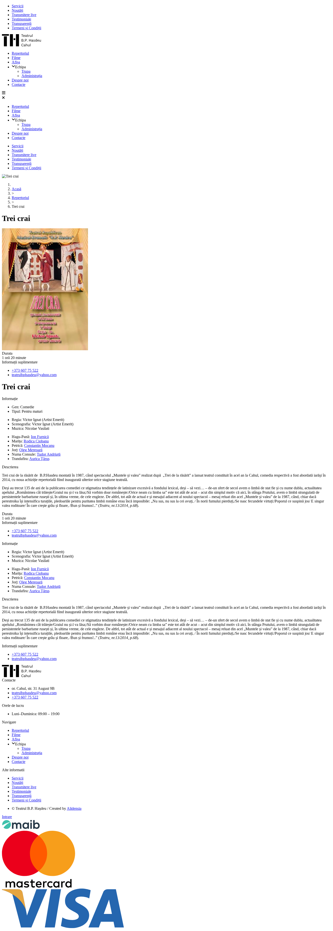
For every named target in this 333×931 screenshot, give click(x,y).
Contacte (18, 84)
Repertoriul (20, 53)
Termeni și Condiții (26, 28)
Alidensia (74, 808)
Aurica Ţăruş (39, 459)
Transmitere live (24, 15)
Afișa (16, 62)
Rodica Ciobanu (36, 441)
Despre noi (20, 80)
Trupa (25, 71)
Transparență (21, 23)
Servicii (17, 6)
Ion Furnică (40, 437)
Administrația (31, 76)
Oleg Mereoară (30, 450)
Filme (16, 58)
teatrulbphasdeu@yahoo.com (34, 375)
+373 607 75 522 (25, 370)
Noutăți (17, 10)
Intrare (7, 817)
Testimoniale (21, 19)
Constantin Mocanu (39, 445)
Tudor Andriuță (48, 454)
